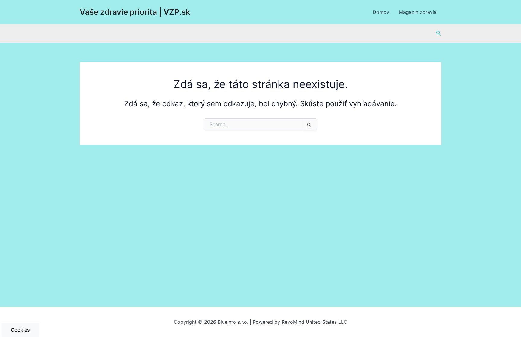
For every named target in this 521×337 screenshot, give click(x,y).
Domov (381, 12)
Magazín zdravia (418, 12)
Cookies (20, 330)
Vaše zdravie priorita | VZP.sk (135, 12)
